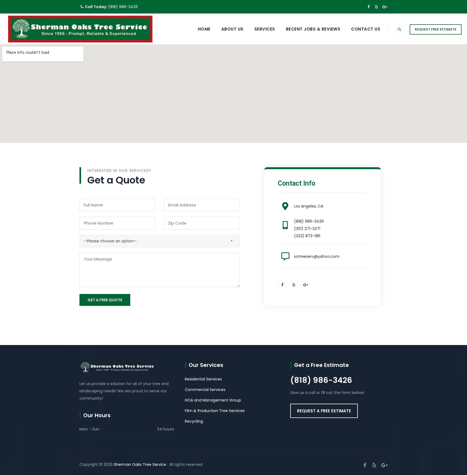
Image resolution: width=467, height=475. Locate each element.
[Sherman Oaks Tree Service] (80, 29)
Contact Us (365, 29)
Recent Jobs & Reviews (313, 29)
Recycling (194, 421)
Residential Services (203, 379)
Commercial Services (205, 389)
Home (204, 29)
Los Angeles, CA (308, 206)
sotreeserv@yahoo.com (316, 256)
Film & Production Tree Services (215, 410)
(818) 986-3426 (123, 6)
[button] (324, 411)
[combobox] (159, 241)
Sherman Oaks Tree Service (140, 464)
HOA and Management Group (213, 400)
